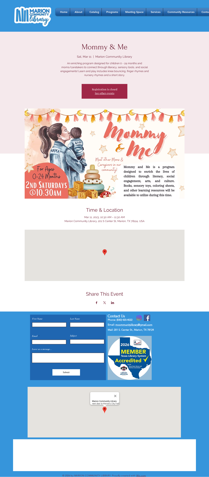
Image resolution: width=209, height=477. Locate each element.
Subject (73, 336)
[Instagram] (139, 318)
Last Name (75, 319)
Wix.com (141, 475)
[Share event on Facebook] (96, 302)
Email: (111, 324)
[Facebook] (147, 318)
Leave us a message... (42, 349)
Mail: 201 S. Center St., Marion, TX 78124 (131, 329)
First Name (37, 319)
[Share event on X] (104, 302)
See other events (104, 93)
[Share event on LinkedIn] (112, 302)
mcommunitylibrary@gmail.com (133, 324)
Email (35, 336)
